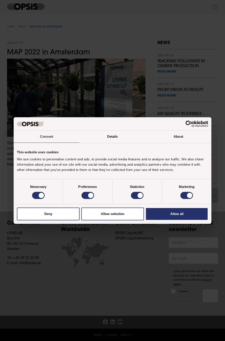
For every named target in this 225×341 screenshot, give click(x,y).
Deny (48, 214)
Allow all (176, 214)
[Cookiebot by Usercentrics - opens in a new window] (189, 123)
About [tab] (178, 136)
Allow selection (112, 214)
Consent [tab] (46, 136)
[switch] (88, 195)
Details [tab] (112, 136)
